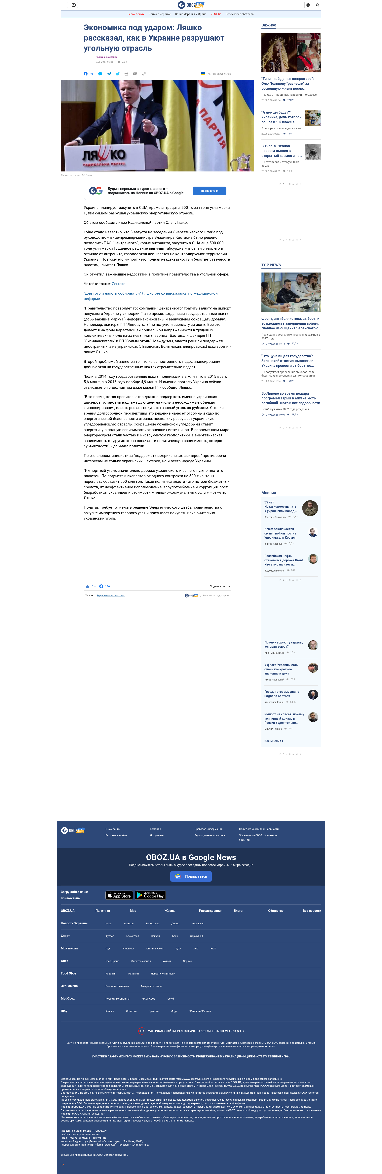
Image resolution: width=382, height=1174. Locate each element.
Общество (276, 911)
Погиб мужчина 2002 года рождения (285, 409)
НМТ (213, 948)
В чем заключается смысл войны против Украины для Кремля (280, 533)
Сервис (187, 961)
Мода (174, 1011)
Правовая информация (208, 828)
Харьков (129, 923)
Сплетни (131, 1011)
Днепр (175, 923)
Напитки (133, 973)
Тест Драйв (112, 961)
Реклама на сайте (116, 835)
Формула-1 (196, 936)
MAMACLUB (148, 998)
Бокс (175, 936)
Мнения (268, 492)
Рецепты (110, 973)
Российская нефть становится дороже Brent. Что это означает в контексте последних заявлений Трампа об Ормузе (284, 560)
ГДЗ (107, 948)
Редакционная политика (111, 595)
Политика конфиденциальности (259, 828)
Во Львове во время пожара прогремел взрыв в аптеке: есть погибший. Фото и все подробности (290, 398)
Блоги (238, 911)
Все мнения (272, 741)
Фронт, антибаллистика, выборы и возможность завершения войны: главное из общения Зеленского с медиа (290, 323)
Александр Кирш (274, 702)
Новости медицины (117, 998)
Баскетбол (132, 936)
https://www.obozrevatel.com (192, 1078)
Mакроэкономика (151, 986)
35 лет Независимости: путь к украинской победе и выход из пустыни (280, 506)
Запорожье (152, 923)
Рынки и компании (106, 57)
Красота (154, 1011)
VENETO (216, 14)
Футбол (109, 936)
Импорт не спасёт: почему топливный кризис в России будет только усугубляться (284, 718)
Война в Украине (160, 14)
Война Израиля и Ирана (190, 14)
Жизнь (170, 911)
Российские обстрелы (240, 14)
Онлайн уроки (155, 948)
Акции (167, 961)
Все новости (312, 911)
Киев (108, 923)
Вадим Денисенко (274, 570)
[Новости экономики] (191, 596)
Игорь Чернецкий (274, 679)
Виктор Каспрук (273, 543)
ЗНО (195, 948)
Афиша (109, 1011)
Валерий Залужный (275, 517)
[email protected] (106, 1144)
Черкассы (197, 923)
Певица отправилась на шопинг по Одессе (289, 94)
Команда (155, 828)
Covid (171, 998)
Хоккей (155, 936)
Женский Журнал (200, 1011)
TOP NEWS (271, 265)
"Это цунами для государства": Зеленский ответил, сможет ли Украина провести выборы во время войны (287, 361)
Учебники (128, 948)
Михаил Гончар (273, 729)
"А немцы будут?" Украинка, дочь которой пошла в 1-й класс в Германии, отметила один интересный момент (281, 117)
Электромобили (141, 961)
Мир (133, 911)
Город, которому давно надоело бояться (281, 694)
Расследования (210, 911)
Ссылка (118, 283)
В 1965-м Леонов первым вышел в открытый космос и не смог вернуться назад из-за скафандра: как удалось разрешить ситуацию (280, 151)
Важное (268, 25)
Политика (103, 911)
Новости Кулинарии (163, 973)
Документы (157, 835)
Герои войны (136, 14)
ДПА (178, 948)
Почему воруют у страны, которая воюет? (283, 645)
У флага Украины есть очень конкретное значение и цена (281, 669)
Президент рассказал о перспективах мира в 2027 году (290, 336)
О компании (112, 828)
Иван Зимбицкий (274, 652)
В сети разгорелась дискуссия (281, 128)
